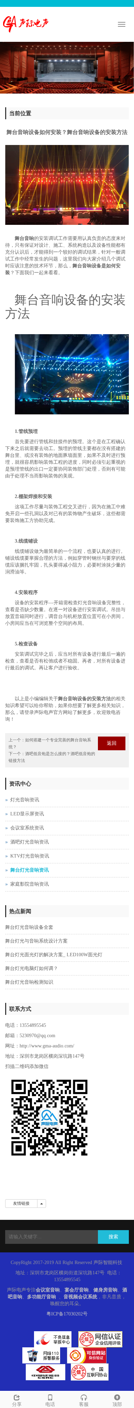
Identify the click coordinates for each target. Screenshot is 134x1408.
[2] (67, 68)
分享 (17, 1404)
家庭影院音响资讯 (29, 884)
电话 (50, 1404)
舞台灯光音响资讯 (29, 870)
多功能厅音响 (41, 1296)
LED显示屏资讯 (27, 813)
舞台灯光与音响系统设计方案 (36, 941)
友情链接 (21, 1203)
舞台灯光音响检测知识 (29, 982)
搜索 (113, 1236)
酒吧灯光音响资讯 (29, 842)
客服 (84, 1404)
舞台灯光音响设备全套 (29, 927)
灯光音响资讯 (24, 799)
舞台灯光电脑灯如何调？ (31, 968)
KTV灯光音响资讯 (29, 856)
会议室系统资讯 (27, 827)
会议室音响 (48, 1289)
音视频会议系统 (80, 1296)
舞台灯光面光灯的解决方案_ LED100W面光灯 (53, 954)
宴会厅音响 (77, 1289)
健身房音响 (105, 1289)
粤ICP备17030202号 (67, 1313)
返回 (111, 743)
